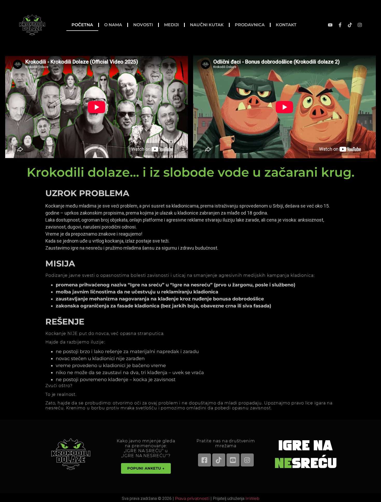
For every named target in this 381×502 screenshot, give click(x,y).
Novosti (143, 24)
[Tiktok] (350, 25)
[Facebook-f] (340, 25)
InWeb (252, 498)
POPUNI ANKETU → (146, 468)
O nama (113, 24)
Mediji (171, 24)
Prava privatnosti (192, 498)
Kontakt (286, 24)
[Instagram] (359, 25)
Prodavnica (250, 24)
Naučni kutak (207, 24)
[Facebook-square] (204, 459)
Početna (82, 24)
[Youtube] (330, 25)
